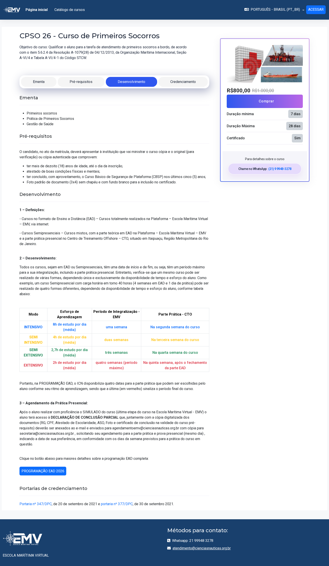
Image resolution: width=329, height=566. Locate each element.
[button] (274, 10)
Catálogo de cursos (69, 10)
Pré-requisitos (81, 82)
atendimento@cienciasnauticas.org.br (202, 548)
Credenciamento (183, 82)
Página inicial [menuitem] (37, 10)
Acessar (316, 9)
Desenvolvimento (131, 82)
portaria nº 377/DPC (117, 504)
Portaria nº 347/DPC (35, 504)
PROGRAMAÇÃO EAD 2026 (42, 471)
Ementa (39, 82)
